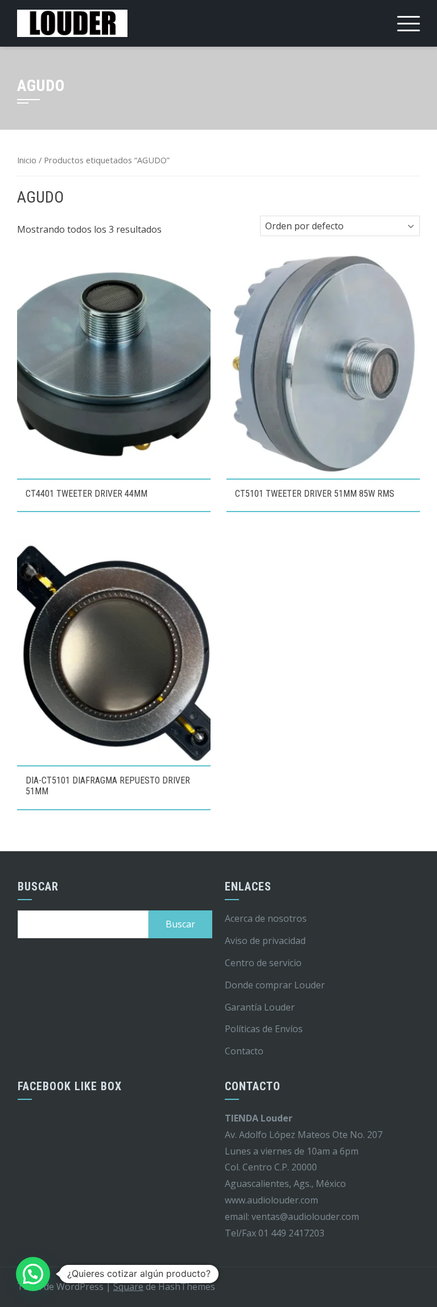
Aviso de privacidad (265, 940)
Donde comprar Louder (275, 985)
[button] (33, 1274)
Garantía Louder (260, 1007)
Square (128, 1286)
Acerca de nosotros (266, 918)
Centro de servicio (263, 962)
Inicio (26, 160)
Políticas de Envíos (264, 1028)
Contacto (244, 1051)
